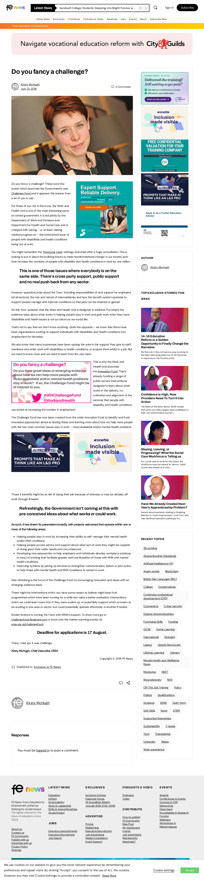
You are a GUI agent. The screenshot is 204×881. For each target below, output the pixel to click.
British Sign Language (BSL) (160, 579)
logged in (43, 750)
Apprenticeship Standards (159, 556)
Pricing (89, 824)
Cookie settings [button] (164, 870)
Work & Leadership (59, 805)
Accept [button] (189, 870)
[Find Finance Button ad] (164, 88)
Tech (146, 734)
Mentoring (149, 672)
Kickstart (169, 637)
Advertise (112, 19)
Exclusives (59, 19)
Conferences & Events (173, 798)
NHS (170, 679)
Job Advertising (94, 834)
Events (133, 19)
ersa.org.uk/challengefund (27, 624)
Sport (164, 710)
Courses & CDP (169, 802)
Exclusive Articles (95, 795)
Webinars (165, 819)
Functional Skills (153, 621)
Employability (56, 802)
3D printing (150, 548)
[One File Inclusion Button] (103, 470)
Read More (109, 875)
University (149, 741)
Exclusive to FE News (47, 667)
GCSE (147, 629)
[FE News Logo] (15, 7)
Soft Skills (149, 710)
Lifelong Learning (153, 652)
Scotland (148, 703)
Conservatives (167, 587)
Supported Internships (157, 718)
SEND (163, 703)
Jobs (123, 19)
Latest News (43, 19)
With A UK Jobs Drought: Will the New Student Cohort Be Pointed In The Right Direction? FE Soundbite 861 (98, 8)
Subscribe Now (158, 19)
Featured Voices (95, 798)
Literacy (175, 652)
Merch (143, 19)
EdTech (52, 798)
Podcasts (128, 795)
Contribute (74, 19)
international (151, 637)
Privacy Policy (19, 846)
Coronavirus (150, 606)
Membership (130, 838)
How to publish (131, 817)
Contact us (17, 832)
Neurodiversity (152, 679)
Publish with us (20, 839)
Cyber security (173, 606)
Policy (177, 687)
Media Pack (92, 827)
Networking (166, 805)
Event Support (93, 841)
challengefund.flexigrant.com (29, 619)
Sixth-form (179, 703)
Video (126, 798)
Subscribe (187, 7)
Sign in (169, 7)
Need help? (129, 841)
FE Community (20, 836)
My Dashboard (131, 827)
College (148, 587)
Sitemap (16, 850)
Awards (164, 795)
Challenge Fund (21, 193)
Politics (147, 695)
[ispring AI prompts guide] (40, 470)
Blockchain (171, 571)
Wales (165, 741)
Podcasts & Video (93, 19)
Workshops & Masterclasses (168, 824)
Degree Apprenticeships (158, 614)
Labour (147, 645)
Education (54, 795)
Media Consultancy (96, 838)
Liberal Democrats (169, 645)
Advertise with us (21, 843)
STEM (176, 710)
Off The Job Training (156, 687)
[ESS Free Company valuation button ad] (164, 155)
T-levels (170, 726)
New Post (128, 824)
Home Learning (165, 629)
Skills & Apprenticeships (62, 809)
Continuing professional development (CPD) (158, 596)
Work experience (153, 749)
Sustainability (151, 726)
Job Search (55, 838)
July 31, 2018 (29, 88)
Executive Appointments (62, 831)
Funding (173, 621)
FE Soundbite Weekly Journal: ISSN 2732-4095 (100, 803)
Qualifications (166, 695)
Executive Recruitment (61, 834)
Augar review (151, 571)
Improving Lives (52, 252)
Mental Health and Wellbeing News (161, 662)
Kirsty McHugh (30, 84)
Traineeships (163, 734)
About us (16, 829)
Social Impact (56, 812)
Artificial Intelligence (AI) (158, 563)
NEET (165, 672)
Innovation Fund (107, 371)
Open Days (166, 809)
